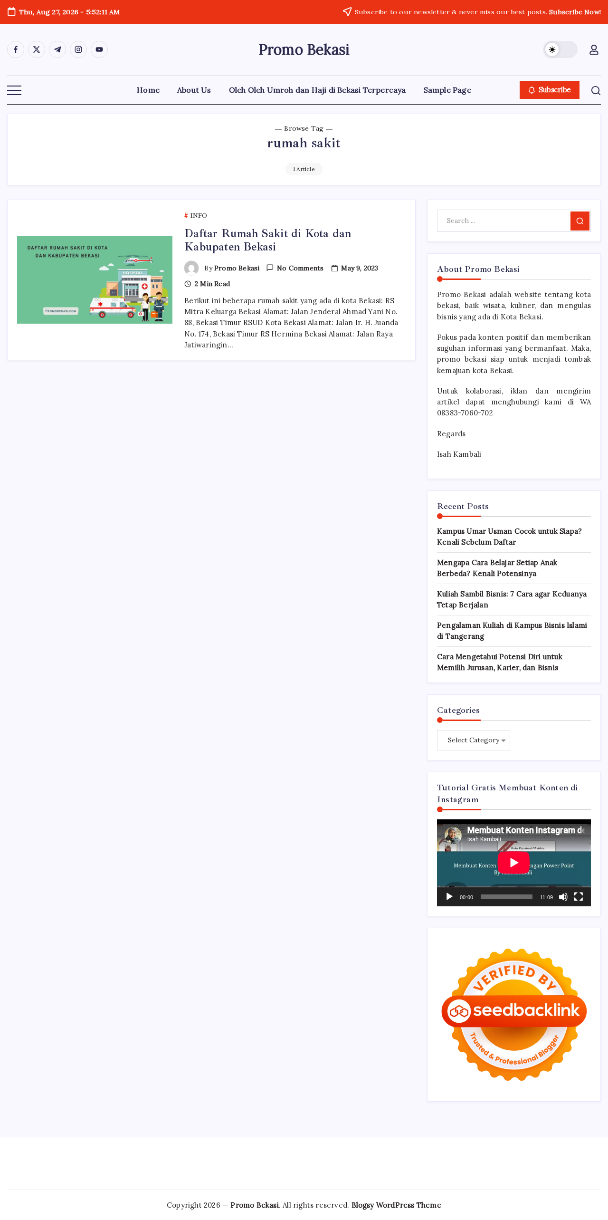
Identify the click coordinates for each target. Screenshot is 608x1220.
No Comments (300, 268)
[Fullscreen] (578, 897)
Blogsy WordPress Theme (396, 1205)
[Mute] (563, 897)
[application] (514, 862)
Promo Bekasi (304, 49)
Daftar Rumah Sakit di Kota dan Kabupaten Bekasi (267, 240)
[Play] (449, 897)
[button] (560, 49)
